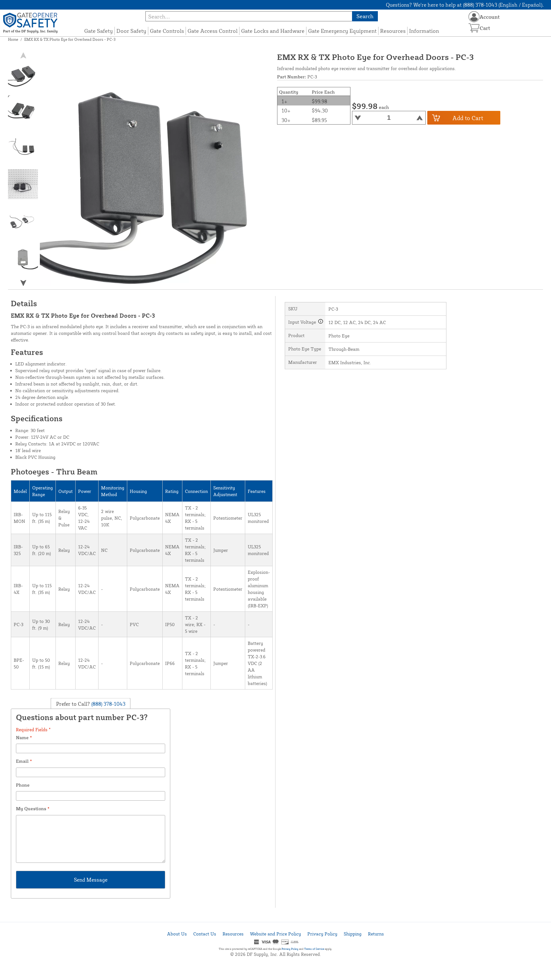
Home (13, 39)
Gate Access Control (212, 30)
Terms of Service (314, 948)
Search (364, 16)
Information (424, 30)
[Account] (474, 16)
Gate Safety (98, 30)
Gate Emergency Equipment (342, 30)
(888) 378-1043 (107, 704)
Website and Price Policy (275, 933)
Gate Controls (167, 30)
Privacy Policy (322, 933)
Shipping (353, 933)
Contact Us (204, 933)
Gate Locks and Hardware (273, 30)
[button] (23, 283)
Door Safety (131, 30)
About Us (177, 933)
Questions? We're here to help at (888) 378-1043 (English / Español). (465, 5)
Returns (376, 933)
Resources (393, 30)
